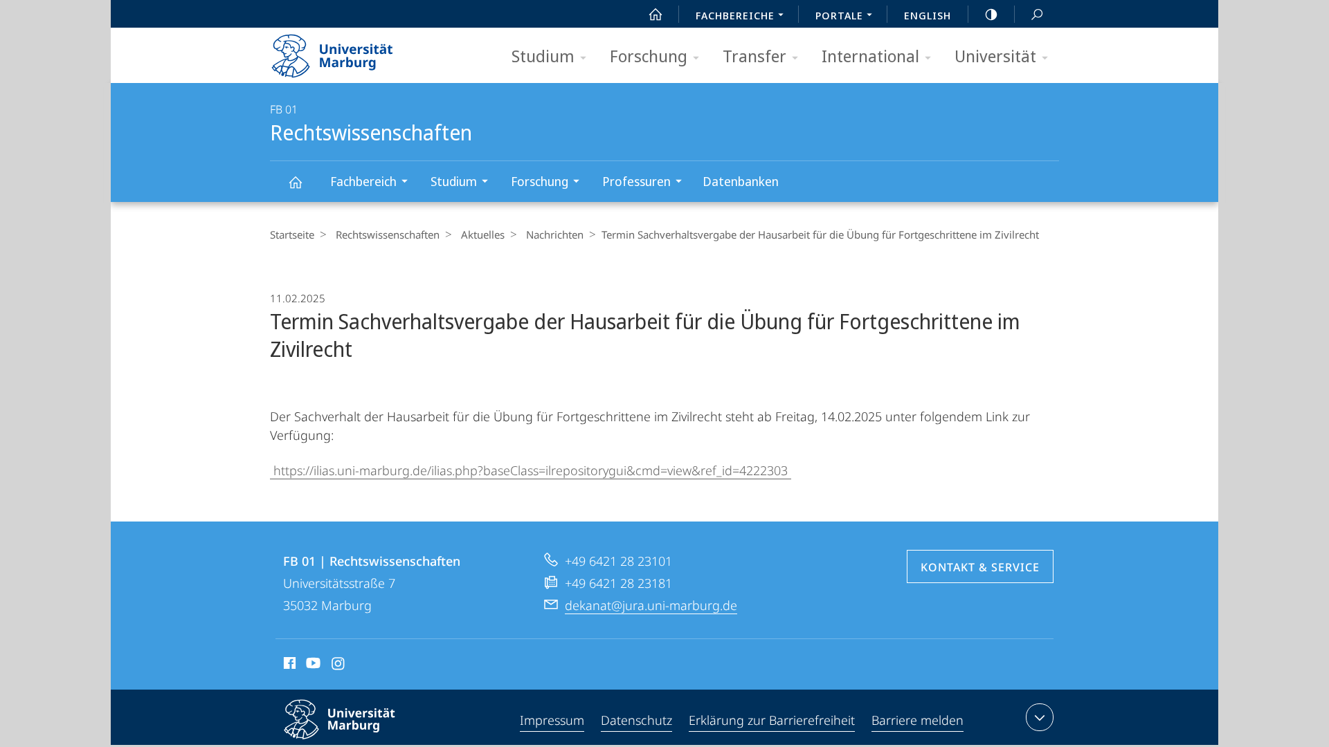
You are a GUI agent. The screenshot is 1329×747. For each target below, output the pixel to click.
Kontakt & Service (980, 567)
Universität (995, 55)
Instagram (338, 665)
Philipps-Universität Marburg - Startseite (356, 51)
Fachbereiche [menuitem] (735, 15)
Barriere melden (917, 720)
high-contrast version (991, 14)
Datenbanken (741, 181)
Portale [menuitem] (839, 15)
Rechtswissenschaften (295, 181)
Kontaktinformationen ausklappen (1040, 717)
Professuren (636, 181)
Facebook (288, 665)
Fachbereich (363, 181)
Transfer (754, 55)
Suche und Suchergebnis (1037, 14)
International (870, 55)
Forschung (648, 55)
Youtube (311, 665)
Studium (543, 55)
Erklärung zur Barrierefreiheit (772, 720)
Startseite (292, 234)
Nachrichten (555, 234)
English (927, 15)
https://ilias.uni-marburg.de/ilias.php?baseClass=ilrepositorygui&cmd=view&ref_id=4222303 (530, 470)
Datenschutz (636, 720)
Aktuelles (483, 234)
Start (655, 14)
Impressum (552, 720)
